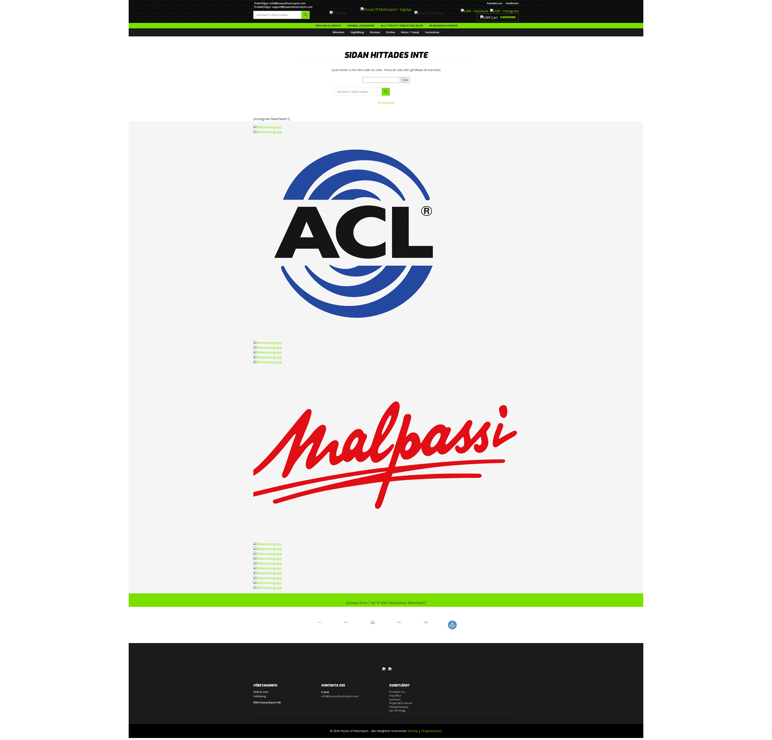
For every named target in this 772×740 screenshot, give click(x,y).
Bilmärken (338, 32)
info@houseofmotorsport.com (339, 696)
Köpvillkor (395, 695)
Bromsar (375, 32)
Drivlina (390, 32)
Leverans (395, 699)
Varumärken (432, 32)
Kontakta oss (494, 3)
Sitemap (412, 731)
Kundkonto (512, 3)
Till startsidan (386, 103)
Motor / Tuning (410, 32)
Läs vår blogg (397, 710)
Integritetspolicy (399, 707)
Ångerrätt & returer (401, 703)
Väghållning (357, 32)
